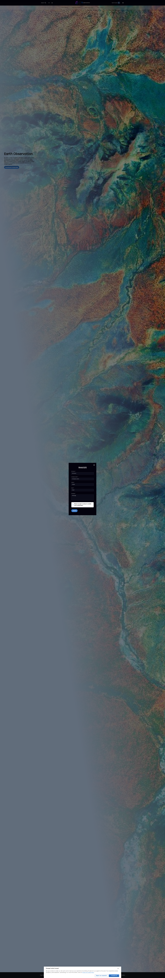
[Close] (118, 968)
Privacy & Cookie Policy (88, 972)
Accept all (114, 975)
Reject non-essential (101, 975)
